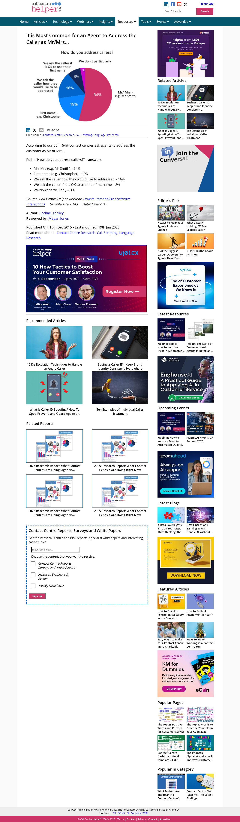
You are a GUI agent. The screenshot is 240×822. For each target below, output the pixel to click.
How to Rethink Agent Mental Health (200, 612)
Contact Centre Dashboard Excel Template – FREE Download (168, 758)
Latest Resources (173, 314)
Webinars (84, 21)
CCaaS (121, 813)
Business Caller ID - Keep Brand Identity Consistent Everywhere (120, 366)
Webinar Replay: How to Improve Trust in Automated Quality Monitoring (170, 349)
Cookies (131, 819)
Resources (125, 21)
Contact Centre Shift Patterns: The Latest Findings (200, 794)
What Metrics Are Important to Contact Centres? (169, 794)
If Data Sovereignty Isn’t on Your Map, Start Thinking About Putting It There (171, 530)
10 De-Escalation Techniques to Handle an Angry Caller (54, 366)
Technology (61, 21)
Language (100, 135)
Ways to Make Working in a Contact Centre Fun (200, 643)
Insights (104, 21)
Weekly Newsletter (51, 586)
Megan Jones (59, 218)
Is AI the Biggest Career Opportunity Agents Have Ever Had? (170, 256)
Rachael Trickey (51, 213)
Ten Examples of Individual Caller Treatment (120, 411)
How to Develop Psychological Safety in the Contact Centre (171, 616)
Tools (145, 21)
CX (114, 813)
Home (24, 21)
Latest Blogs (169, 502)
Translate (207, 4)
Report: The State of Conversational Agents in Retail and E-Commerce (199, 349)
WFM (145, 813)
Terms (120, 819)
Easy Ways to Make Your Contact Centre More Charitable (171, 643)
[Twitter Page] (186, 5)
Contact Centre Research (58, 135)
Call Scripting (84, 135)
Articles (39, 21)
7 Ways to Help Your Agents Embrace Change (170, 226)
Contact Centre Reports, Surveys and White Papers (75, 530)
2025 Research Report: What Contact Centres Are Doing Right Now (54, 468)
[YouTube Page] (179, 5)
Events (161, 21)
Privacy (142, 819)
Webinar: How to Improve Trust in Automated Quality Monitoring (170, 443)
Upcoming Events (173, 407)
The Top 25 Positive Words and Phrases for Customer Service (171, 728)
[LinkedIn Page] (166, 5)
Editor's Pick (168, 200)
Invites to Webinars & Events (53, 576)
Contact (152, 819)
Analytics (136, 813)
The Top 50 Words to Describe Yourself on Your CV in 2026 (200, 728)
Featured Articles (173, 589)
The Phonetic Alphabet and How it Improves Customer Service (200, 758)
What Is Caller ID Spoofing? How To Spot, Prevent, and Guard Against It (54, 411)
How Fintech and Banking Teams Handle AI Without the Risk (198, 530)
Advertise (181, 21)
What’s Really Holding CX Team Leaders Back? (197, 226)
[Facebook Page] (173, 5)
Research (113, 135)
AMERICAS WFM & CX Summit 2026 (200, 439)
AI (128, 813)
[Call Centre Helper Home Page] (46, 13)
